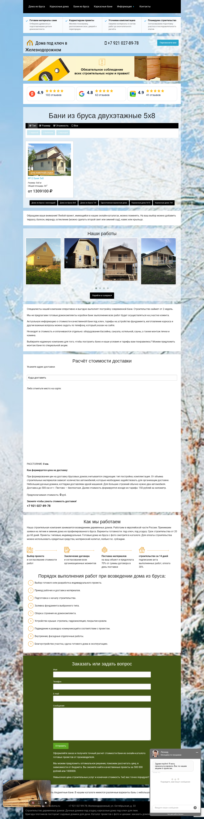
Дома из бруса (37, 6)
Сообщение (58, 706)
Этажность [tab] (62, 125)
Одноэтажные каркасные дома (114, 203)
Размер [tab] (45, 125)
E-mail (56, 694)
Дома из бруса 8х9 (68, 203)
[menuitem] (36, 6)
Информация (124, 6)
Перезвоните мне (168, 42)
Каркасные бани (103, 6)
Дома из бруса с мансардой (43, 203)
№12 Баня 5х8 (36, 178)
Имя (55, 669)
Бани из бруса (81, 6)
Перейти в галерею (101, 295)
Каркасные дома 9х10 (141, 203)
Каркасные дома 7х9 (164, 203)
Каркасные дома (59, 6)
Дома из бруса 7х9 (88, 203)
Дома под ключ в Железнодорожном (46, 46)
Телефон (57, 681)
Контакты (145, 6)
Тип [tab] (34, 125)
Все (75, 125)
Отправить (60, 746)
